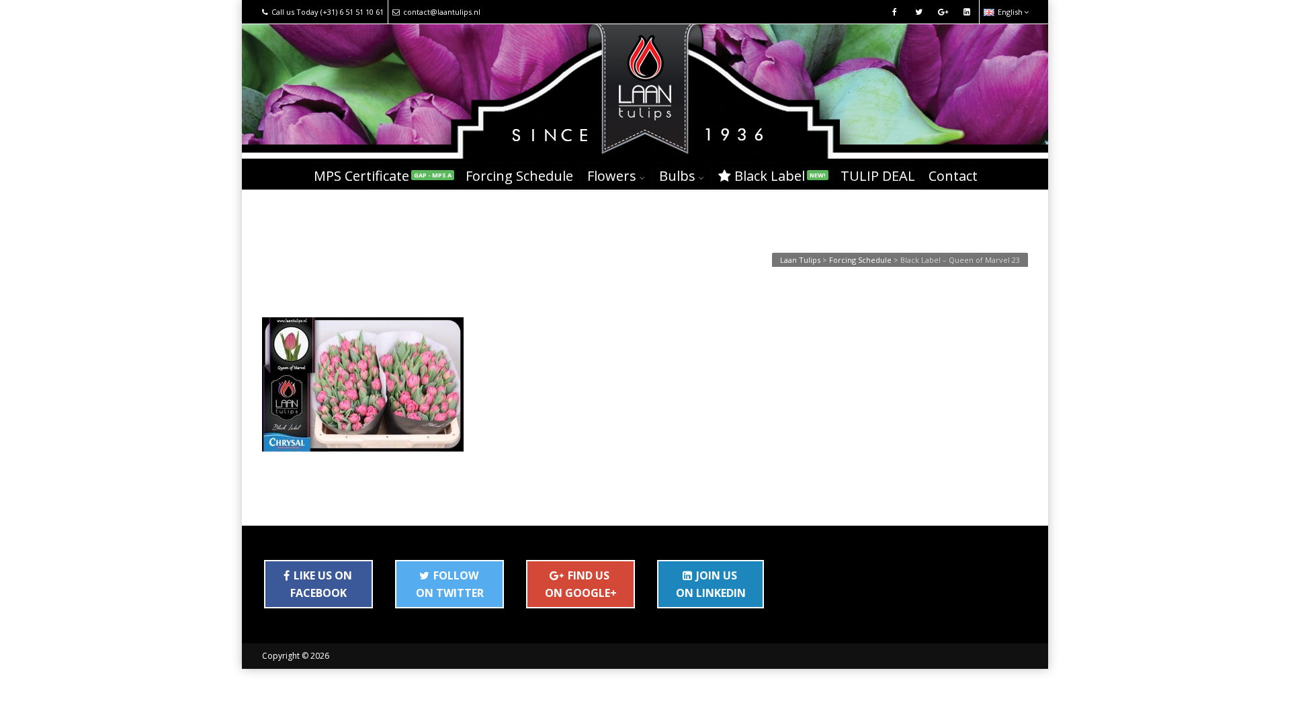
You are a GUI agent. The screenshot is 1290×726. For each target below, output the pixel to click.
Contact (953, 176)
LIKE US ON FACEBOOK (321, 584)
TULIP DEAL (878, 176)
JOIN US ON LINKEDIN (711, 584)
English (1010, 12)
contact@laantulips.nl (441, 12)
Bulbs (677, 176)
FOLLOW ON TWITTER (450, 584)
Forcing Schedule (519, 176)
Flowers (611, 176)
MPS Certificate (383, 176)
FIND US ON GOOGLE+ (581, 584)
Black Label (780, 176)
